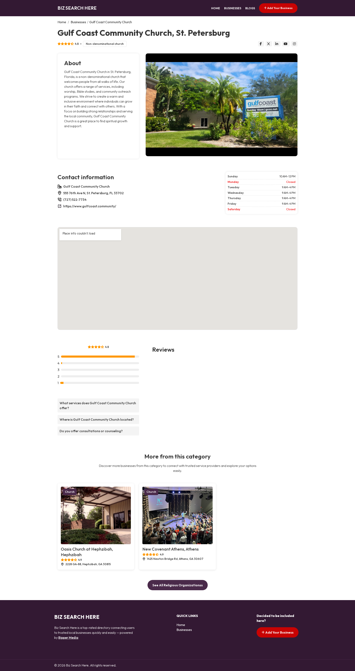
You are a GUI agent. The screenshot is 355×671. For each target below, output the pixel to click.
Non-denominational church (105, 44)
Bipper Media (68, 637)
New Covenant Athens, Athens (170, 549)
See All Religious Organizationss (177, 585)
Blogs (250, 8)
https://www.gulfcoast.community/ (89, 206)
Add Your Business (280, 8)
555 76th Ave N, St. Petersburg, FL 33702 (93, 193)
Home (215, 8)
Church (70, 492)
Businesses (232, 8)
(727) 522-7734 (74, 199)
